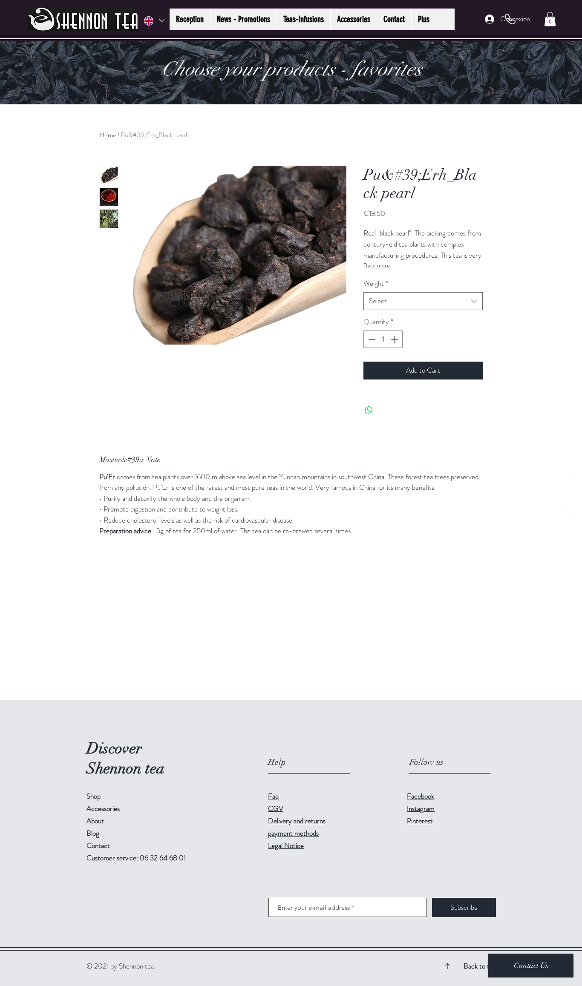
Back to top (480, 966)
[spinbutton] (383, 339)
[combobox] (423, 301)
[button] (550, 19)
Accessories (103, 808)
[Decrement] (371, 339)
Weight (375, 283)
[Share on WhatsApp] (369, 410)
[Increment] (395, 339)
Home (107, 135)
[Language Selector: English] (154, 20)
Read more (376, 265)
